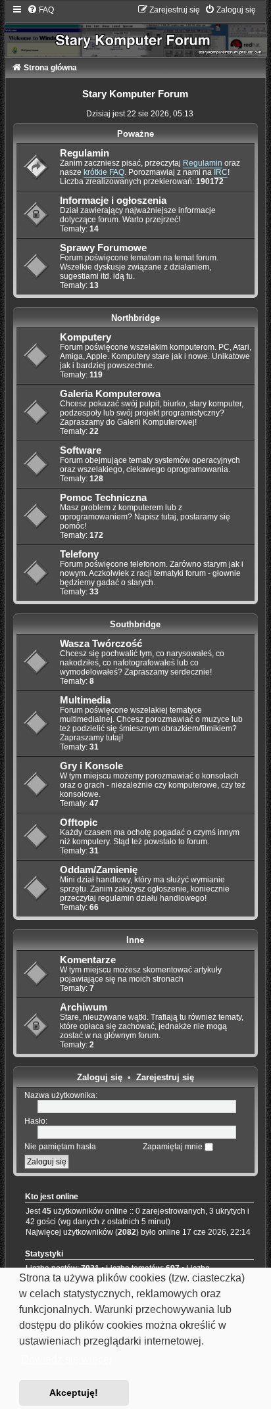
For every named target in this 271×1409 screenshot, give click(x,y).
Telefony (79, 554)
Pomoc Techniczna (103, 497)
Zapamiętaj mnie (174, 1146)
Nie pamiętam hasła (60, 1146)
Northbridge (135, 318)
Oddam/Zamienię (98, 870)
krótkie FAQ (104, 172)
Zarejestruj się (165, 1077)
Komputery (85, 337)
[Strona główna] (135, 30)
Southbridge (135, 624)
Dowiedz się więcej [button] (66, 1359)
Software (80, 450)
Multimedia (85, 700)
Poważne (135, 134)
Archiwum (83, 1007)
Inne (135, 940)
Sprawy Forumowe (103, 248)
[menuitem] (40, 9)
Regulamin (84, 153)
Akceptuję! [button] (73, 1392)
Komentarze (88, 960)
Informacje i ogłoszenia (113, 200)
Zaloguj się (99, 1077)
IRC (221, 172)
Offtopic (78, 822)
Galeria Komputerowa (110, 394)
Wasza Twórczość (101, 643)
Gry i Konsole (91, 766)
